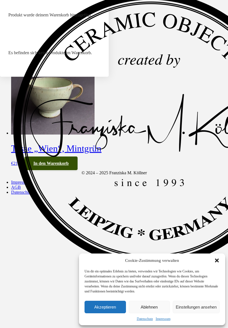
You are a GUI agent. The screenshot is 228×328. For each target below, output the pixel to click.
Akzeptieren (105, 307)
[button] (217, 260)
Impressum (163, 319)
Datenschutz (145, 319)
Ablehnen (149, 307)
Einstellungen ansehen (196, 307)
